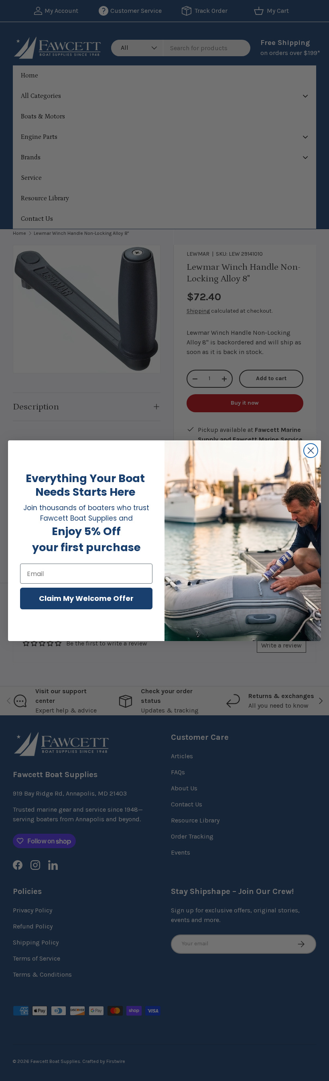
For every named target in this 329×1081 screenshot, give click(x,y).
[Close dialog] (311, 451)
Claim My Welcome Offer (86, 598)
